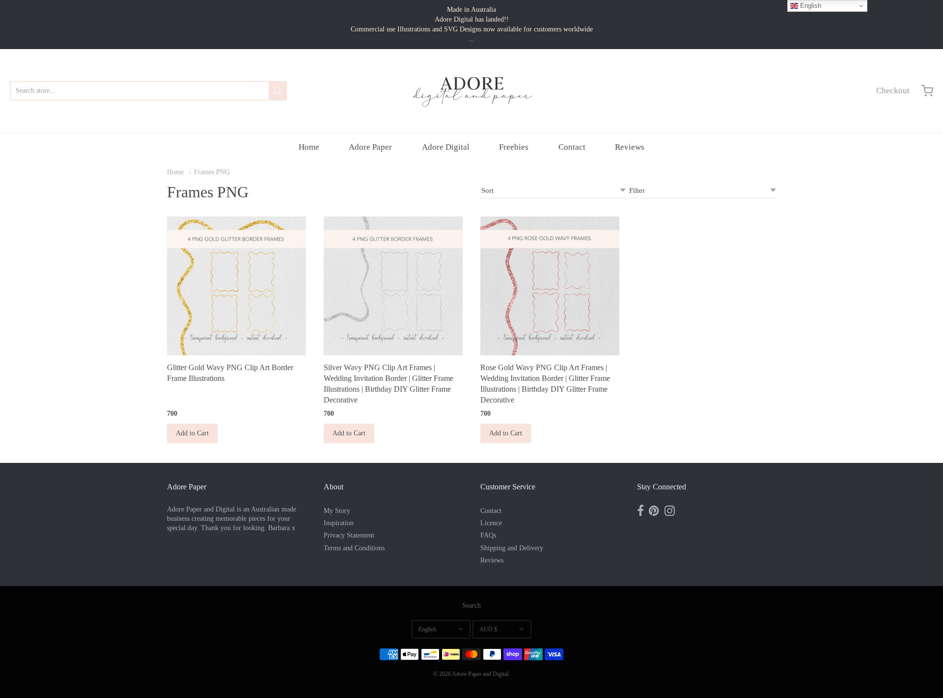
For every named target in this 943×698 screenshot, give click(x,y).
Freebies (513, 147)
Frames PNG (212, 172)
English (427, 629)
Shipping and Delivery (511, 548)
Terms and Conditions (354, 548)
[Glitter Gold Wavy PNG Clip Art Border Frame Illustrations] (236, 285)
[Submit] (278, 91)
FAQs (488, 535)
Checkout (893, 90)
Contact (571, 147)
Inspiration (339, 523)
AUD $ (488, 629)
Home (309, 147)
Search (471, 605)
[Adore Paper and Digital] (471, 91)
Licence (491, 523)
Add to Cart (192, 433)
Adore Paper (370, 147)
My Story (337, 510)
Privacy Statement (349, 535)
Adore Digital (446, 147)
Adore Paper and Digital (480, 674)
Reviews (629, 147)
